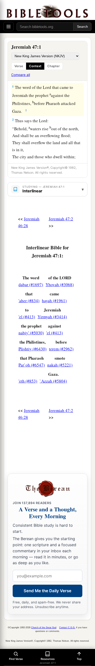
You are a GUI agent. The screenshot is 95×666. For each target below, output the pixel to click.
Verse (18, 66)
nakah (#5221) (60, 365)
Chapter (53, 66)
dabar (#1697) (31, 284)
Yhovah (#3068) (60, 284)
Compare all (20, 75)
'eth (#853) (28, 381)
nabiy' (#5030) (31, 333)
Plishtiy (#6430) (33, 349)
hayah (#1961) (54, 300)
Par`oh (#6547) (32, 365)
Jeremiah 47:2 (61, 219)
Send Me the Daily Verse (47, 590)
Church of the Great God (43, 627)
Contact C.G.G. (67, 627)
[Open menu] (8, 26)
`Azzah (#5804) (53, 381)
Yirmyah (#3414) (52, 316)
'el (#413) (27, 316)
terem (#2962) (61, 349)
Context (35, 66)
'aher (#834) (29, 300)
